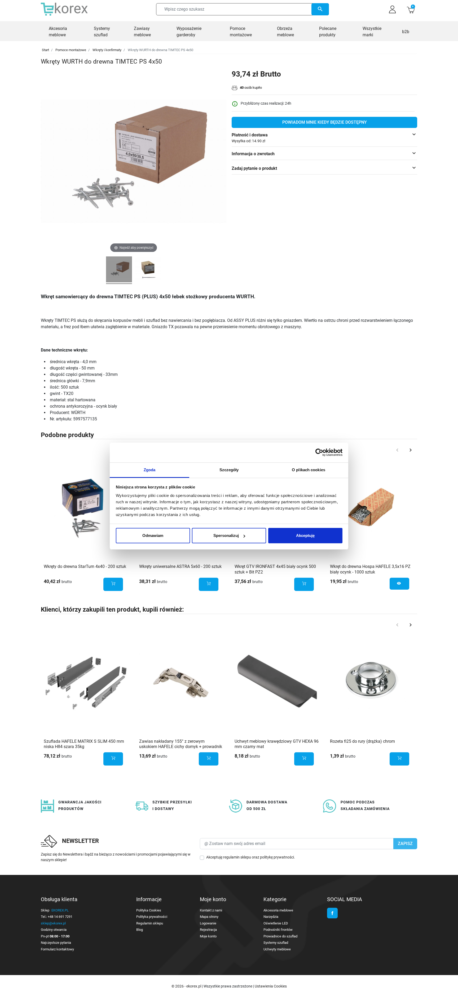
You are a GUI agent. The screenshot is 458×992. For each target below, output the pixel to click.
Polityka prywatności (151, 917)
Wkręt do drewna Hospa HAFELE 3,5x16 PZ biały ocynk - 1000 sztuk (370, 569)
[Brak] (372, 506)
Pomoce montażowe (70, 50)
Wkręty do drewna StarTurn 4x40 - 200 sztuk (85, 566)
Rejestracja (208, 930)
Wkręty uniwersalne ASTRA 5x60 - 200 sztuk (180, 566)
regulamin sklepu (237, 857)
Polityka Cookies (148, 910)
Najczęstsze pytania (56, 943)
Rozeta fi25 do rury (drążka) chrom (362, 741)
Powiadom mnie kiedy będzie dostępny (324, 122)
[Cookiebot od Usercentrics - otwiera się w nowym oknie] (319, 452)
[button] (410, 9)
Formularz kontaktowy (57, 949)
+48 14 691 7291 (60, 917)
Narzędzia (270, 917)
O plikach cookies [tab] (308, 470)
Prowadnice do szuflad (280, 936)
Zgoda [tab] (150, 470)
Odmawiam (152, 535)
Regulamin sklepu (149, 923)
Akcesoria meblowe (278, 910)
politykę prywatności (277, 857)
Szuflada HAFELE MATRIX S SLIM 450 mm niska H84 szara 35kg (84, 744)
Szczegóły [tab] (229, 470)
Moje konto (208, 936)
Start (45, 50)
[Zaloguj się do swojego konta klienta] (392, 9)
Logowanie (208, 923)
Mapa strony (209, 917)
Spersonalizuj (226, 535)
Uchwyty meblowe (277, 949)
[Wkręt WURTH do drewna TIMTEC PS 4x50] (119, 270)
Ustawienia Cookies (271, 986)
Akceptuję (305, 535)
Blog (139, 930)
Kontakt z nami (211, 910)
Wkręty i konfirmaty (107, 50)
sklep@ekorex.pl (53, 923)
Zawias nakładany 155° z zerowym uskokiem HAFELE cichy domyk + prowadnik (180, 744)
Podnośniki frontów (278, 930)
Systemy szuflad (275, 943)
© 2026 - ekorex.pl (186, 986)
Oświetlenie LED (275, 923)
